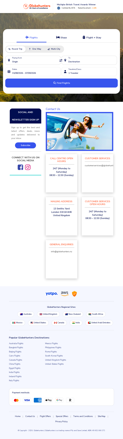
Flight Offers (45, 416)
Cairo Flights (14, 355)
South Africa (97, 314)
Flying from (17, 58)
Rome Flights (51, 351)
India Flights (14, 372)
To (69, 58)
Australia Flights (16, 343)
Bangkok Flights (16, 347)
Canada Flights (15, 360)
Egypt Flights (15, 368)
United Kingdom (50, 314)
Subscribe (25, 145)
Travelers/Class (74, 69)
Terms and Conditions (83, 416)
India (78, 322)
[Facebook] (20, 167)
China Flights (14, 364)
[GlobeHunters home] (36, 6)
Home (17, 416)
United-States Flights (54, 364)
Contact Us (30, 416)
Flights (33, 37)
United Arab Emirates (100, 322)
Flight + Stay (93, 37)
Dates (14, 69)
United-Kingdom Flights (55, 360)
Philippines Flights (53, 347)
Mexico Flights (51, 343)
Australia (27, 314)
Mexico (19, 322)
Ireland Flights (15, 376)
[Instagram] (28, 167)
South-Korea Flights (54, 355)
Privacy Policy (61, 421)
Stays (63, 37)
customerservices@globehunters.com (103, 165)
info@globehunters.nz (61, 251)
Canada (60, 322)
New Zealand (75, 314)
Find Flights (63, 83)
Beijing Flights (15, 351)
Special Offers (62, 416)
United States (40, 322)
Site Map (101, 416)
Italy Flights (14, 380)
